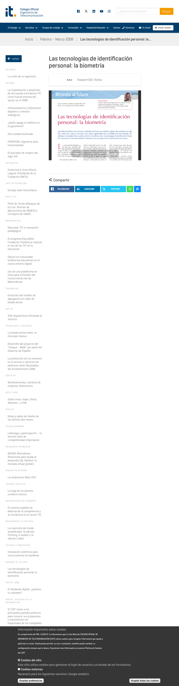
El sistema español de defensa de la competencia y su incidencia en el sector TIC (24, 511)
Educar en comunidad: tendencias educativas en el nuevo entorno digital (24, 260)
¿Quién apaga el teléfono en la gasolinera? (24, 124)
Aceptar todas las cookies (145, 680)
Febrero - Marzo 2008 (56, 39)
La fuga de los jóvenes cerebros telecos (20, 492)
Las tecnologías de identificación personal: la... (115, 39)
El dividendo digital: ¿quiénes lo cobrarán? (24, 591)
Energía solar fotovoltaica (22, 190)
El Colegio (12, 27)
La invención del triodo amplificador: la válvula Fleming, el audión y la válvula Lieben (21, 533)
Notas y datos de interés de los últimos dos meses (23, 418)
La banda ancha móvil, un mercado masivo (22, 334)
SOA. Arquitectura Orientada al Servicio (25, 317)
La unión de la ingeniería (22, 76)
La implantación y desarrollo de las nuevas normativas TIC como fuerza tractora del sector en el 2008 (24, 95)
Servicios (29, 27)
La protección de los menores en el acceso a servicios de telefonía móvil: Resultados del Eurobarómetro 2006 (25, 363)
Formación (73, 27)
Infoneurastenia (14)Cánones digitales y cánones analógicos (24, 111)
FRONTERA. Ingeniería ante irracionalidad (23, 143)
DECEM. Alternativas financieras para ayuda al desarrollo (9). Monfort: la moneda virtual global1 (22, 458)
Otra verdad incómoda (20, 134)
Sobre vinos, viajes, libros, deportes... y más (22, 401)
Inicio (29, 39)
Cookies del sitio (31, 660)
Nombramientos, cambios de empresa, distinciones (24, 384)
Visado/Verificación (96, 27)
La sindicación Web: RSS (22, 477)
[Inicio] (26, 11)
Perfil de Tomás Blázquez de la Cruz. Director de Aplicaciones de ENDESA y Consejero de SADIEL (24, 209)
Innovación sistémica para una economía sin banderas (23, 553)
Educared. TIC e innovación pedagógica (23, 229)
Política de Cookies (93, 648)
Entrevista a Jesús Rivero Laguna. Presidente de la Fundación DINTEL (22, 173)
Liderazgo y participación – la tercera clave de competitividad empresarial (25, 436)
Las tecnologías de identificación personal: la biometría (22, 572)
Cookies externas (32, 669)
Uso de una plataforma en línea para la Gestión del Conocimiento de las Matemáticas (22, 276)
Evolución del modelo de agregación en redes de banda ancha (22, 299)
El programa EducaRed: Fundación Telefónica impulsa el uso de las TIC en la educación (25, 244)
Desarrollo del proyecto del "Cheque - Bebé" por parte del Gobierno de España (25, 347)
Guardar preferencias (30, 680)
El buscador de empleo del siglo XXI (23, 154)
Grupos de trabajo (51, 27)
